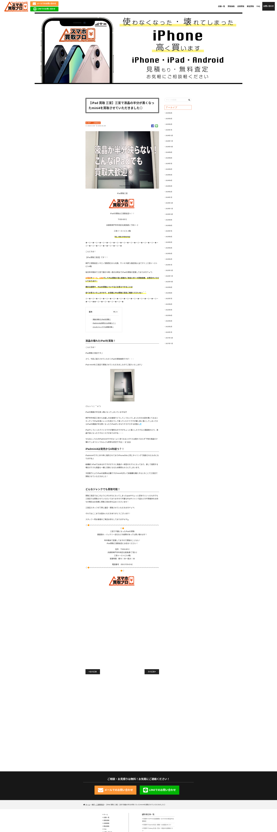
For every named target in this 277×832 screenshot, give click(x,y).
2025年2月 (169, 124)
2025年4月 (169, 113)
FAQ (258, 6)
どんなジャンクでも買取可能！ (103, 327)
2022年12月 (169, 270)
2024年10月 (169, 147)
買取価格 (231, 6)
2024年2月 (169, 192)
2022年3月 (169, 321)
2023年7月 (169, 231)
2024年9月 (169, 152)
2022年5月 (169, 310)
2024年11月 (169, 141)
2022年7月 (169, 298)
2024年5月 (169, 175)
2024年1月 (169, 197)
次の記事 (151, 671)
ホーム (106, 814)
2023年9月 (169, 220)
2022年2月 (169, 326)
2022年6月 (169, 304)
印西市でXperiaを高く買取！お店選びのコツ (157, 825)
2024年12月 (169, 135)
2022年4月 (169, 315)
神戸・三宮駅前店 (94, 123)
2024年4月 (169, 180)
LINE (101, 278)
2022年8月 (169, 293)
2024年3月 (169, 186)
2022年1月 (169, 332)
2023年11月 (169, 208)
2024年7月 (169, 163)
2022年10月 (169, 282)
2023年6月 (169, 237)
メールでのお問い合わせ (46, 3)
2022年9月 (169, 287)
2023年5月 (169, 242)
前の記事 (93, 671)
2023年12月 (169, 203)
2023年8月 (169, 225)
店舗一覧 (221, 6)
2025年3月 (169, 119)
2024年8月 (169, 158)
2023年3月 (169, 253)
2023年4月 (169, 248)
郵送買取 (250, 6)
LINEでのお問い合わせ (46, 9)
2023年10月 (169, 214)
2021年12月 (169, 338)
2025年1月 (169, 130)
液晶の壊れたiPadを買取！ (102, 319)
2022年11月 (169, 276)
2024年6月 (169, 169)
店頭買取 (240, 6)
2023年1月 (169, 265)
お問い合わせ (268, 6)
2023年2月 (169, 259)
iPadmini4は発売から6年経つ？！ (104, 323)
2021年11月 (169, 343)
